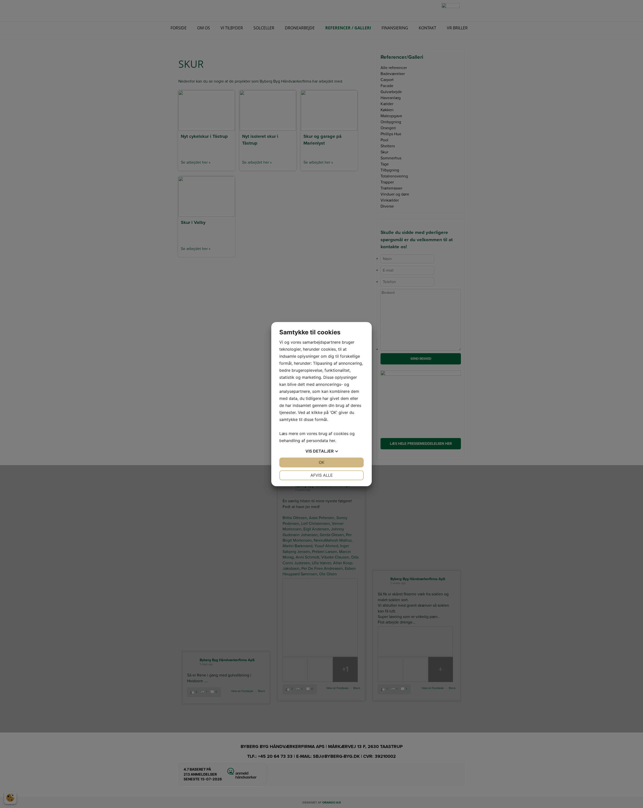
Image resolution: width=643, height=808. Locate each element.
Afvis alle (321, 475)
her (332, 440)
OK (321, 462)
